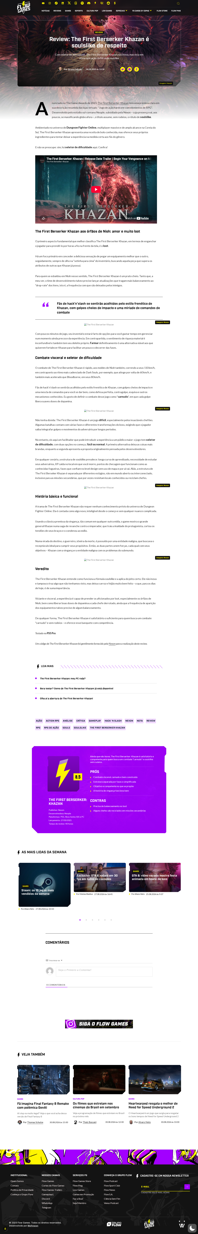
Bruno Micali (75, 69)
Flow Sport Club (112, 1185)
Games (68, 11)
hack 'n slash (113, 721)
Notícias (46, 11)
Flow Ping (176, 11)
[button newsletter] (187, 1186)
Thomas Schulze (35, 1122)
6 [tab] (111, 920)
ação (39, 721)
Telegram (46, 1207)
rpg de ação (51, 728)
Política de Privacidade (22, 1189)
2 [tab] (86, 920)
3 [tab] (92, 920)
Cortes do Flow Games (53, 1185)
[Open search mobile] (178, 4)
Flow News (109, 1189)
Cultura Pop (92, 11)
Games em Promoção (83, 1194)
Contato (15, 1185)
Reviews (57, 11)
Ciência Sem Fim (112, 1198)
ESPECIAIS (120, 11)
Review (151, 721)
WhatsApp (47, 1203)
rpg (38, 728)
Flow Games (48, 1181)
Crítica (80, 721)
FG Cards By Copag (140, 11)
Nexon (112, 643)
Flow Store (162, 11)
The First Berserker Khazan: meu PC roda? (63, 678)
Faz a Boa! (78, 1198)
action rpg (52, 721)
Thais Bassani (89, 1122)
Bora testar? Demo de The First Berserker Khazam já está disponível (76, 688)
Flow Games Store (82, 1181)
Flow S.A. (108, 1194)
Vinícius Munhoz (86, 894)
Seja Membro (79, 1203)
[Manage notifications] (5, 1228)
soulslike (80, 728)
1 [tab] (80, 920)
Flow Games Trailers (52, 1189)
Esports (79, 11)
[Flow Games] (23, 7)
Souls (66, 728)
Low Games (107, 11)
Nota (140, 721)
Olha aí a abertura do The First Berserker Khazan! (66, 698)
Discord (46, 1198)
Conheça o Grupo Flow (22, 1194)
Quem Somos (17, 1181)
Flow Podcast (111, 1181)
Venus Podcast (111, 1203)
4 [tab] (98, 920)
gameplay (95, 721)
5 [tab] (105, 920)
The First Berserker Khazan (113, 103)
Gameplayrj (47, 1194)
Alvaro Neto (29, 909)
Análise (68, 721)
